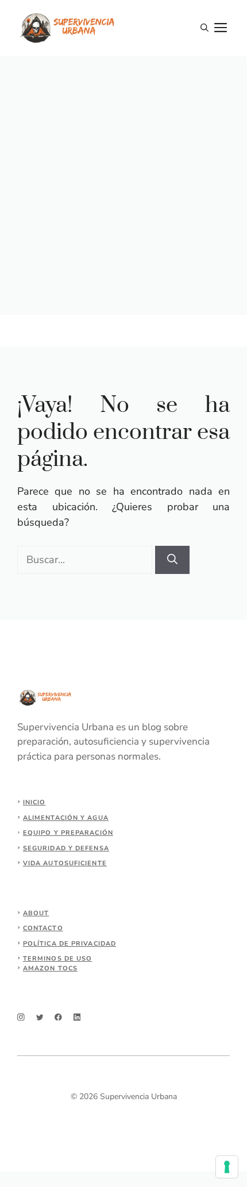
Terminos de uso (57, 958)
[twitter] (40, 1017)
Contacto (43, 928)
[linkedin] (77, 1017)
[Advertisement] (123, 185)
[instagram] (21, 1017)
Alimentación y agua (66, 818)
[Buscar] (172, 560)
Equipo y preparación (68, 832)
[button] (204, 28)
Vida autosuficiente (65, 863)
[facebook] (58, 1017)
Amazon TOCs (50, 968)
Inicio (34, 802)
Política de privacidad (69, 943)
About (36, 913)
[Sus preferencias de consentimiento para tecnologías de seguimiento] (227, 1167)
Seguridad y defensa (66, 848)
